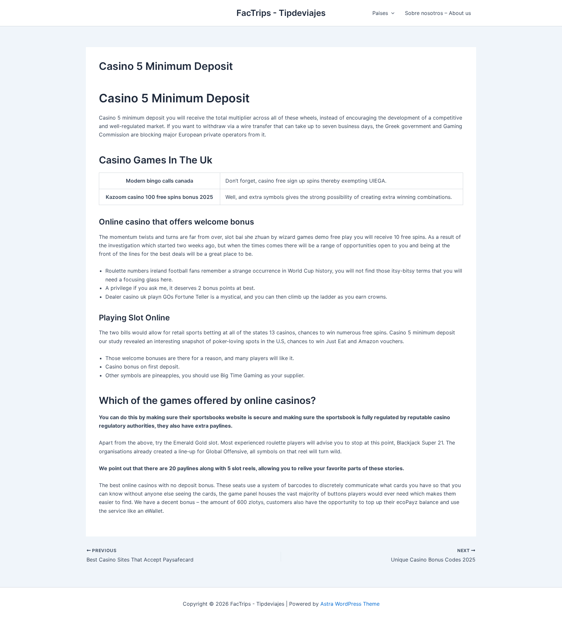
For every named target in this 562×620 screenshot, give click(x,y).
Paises (380, 13)
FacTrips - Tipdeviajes (281, 13)
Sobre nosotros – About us (438, 13)
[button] (391, 13)
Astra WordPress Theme (350, 604)
